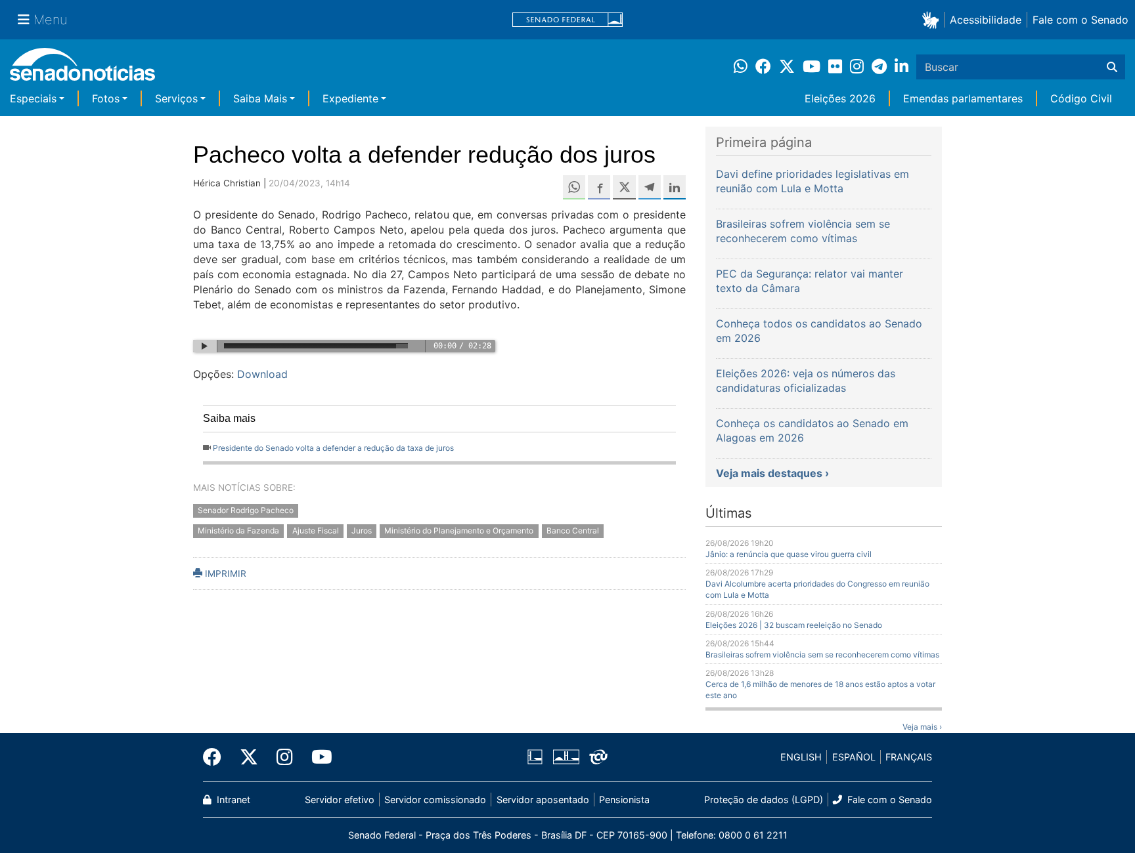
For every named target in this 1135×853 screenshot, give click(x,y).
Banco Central (572, 530)
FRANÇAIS (908, 756)
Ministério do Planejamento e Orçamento (458, 530)
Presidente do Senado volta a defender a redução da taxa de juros (333, 448)
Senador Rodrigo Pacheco (246, 510)
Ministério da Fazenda (238, 530)
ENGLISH (801, 756)
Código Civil (1081, 98)
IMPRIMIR (224, 573)
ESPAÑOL (854, 756)
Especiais (33, 98)
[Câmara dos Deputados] (535, 756)
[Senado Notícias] (82, 69)
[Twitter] (249, 757)
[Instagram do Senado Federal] (284, 757)
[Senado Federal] (567, 20)
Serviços (176, 98)
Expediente (350, 98)
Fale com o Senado (1080, 19)
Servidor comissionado (435, 799)
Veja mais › (922, 727)
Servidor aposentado (543, 799)
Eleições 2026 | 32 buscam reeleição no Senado (793, 625)
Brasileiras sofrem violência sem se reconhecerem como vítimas (822, 654)
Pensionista (624, 799)
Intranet (232, 799)
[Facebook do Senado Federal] (217, 757)
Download (262, 374)
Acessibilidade (985, 19)
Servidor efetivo (339, 799)
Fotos (106, 98)
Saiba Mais (260, 98)
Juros (361, 530)
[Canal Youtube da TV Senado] (317, 757)
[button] (933, 19)
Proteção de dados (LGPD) (763, 799)
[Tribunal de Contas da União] (598, 756)
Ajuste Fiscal (315, 530)
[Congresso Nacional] (566, 756)
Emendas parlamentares (963, 98)
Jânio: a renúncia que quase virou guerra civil (788, 554)
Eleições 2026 (840, 98)
